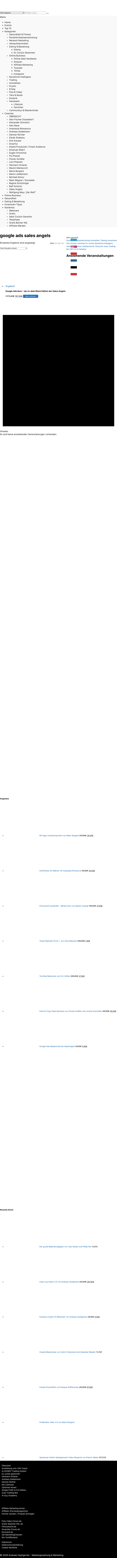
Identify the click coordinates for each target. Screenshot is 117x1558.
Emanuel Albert (17, 150)
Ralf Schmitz (15, 186)
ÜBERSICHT (15, 116)
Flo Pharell (14, 156)
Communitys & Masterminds (23, 110)
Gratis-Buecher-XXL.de (12, 1524)
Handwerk (14, 101)
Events (8, 25)
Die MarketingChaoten (12, 1535)
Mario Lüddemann (18, 174)
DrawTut (13, 144)
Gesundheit (10, 198)
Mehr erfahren (30, 296)
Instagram (19, 74)
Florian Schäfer (17, 159)
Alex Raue (14, 125)
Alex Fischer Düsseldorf (21, 119)
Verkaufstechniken (18, 43)
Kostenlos (10, 207)
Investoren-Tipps (13, 204)
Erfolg (12, 89)
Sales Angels (15, 189)
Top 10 (8, 28)
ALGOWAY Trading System (14, 1471)
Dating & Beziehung (19, 46)
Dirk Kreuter (15, 140)
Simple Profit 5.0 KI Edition (14, 1490)
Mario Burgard (16, 171)
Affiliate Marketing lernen (13, 1508)
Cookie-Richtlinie (9, 1547)
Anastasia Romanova (20, 128)
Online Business (17, 55)
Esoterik (13, 98)
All (62, 243)
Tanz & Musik (16, 95)
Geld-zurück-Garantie (20, 216)
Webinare (14, 210)
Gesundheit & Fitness (20, 34)
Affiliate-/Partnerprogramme (15, 1511)
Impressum (7, 1542)
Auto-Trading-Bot (10, 1493)
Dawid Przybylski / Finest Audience (27, 146)
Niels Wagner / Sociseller (22, 180)
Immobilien (14, 83)
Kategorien (10, 31)
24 (55, 243)
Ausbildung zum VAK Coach (14, 1468)
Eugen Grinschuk (17, 153)
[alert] (58, 348)
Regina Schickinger (19, 183)
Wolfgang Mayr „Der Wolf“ (22, 192)
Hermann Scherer (18, 165)
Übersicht (6, 1465)
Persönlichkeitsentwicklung (23, 37)
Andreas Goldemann (19, 131)
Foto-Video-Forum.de (11, 1521)
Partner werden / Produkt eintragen (18, 1514)
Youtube (18, 68)
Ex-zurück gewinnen (24, 52)
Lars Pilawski (16, 162)
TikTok (17, 71)
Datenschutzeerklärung (12, 1545)
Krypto (12, 86)
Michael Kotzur (16, 177)
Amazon (18, 62)
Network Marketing (19, 40)
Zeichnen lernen (9, 1487)
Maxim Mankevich (18, 168)
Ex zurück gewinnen (11, 1474)
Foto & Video (15, 92)
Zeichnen (18, 107)
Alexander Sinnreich (19, 122)
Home (8, 22)
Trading (13, 80)
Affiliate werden (17, 225)
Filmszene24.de (9, 1526)
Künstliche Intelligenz (20, 77)
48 (59, 243)
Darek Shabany (17, 137)
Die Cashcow (8, 1485)
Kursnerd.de (7, 1532)
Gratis (12, 213)
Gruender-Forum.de (11, 1529)
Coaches (9, 113)
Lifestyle (18, 104)
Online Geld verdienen (25, 58)
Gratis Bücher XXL (18, 222)
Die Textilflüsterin (10, 1537)
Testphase (14, 219)
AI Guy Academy (9, 1495)
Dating (17, 49)
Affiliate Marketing (23, 64)
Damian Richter (17, 134)
